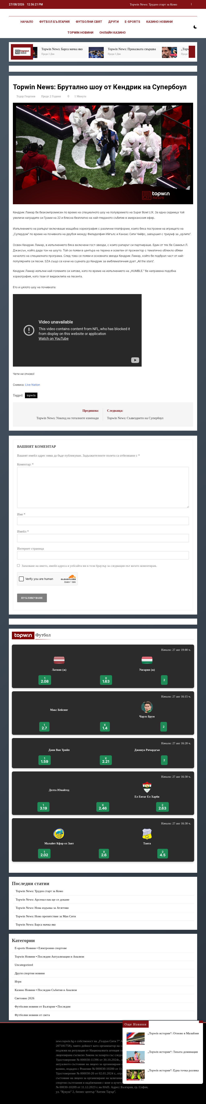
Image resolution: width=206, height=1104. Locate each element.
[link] (103, 666)
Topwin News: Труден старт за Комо (39, 891)
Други (113, 22)
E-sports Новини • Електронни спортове (41, 948)
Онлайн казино (112, 32)
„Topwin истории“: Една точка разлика (173, 1070)
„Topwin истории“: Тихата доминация (173, 1051)
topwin (31, 395)
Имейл (23, 531)
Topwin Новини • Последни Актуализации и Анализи (49, 956)
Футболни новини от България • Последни (42, 1006)
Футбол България (54, 22)
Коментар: (25, 464)
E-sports (132, 22)
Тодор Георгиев (25, 96)
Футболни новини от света (32, 1015)
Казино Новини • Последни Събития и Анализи (46, 990)
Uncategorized (24, 964)
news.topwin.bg (65, 1041)
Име (21, 514)
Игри (18, 981)
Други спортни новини (30, 973)
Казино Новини (159, 22)
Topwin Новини (80, 32)
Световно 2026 (24, 998)
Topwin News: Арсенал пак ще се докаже (150, 4)
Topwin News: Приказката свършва (108, 49)
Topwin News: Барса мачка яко (38, 49)
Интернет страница (30, 548)
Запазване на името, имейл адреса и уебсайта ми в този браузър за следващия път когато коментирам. (89, 565)
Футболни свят (89, 22)
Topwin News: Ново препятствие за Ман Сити (46, 916)
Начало (27, 22)
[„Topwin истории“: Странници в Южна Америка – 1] (145, 54)
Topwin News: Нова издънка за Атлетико (42, 907)
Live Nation (32, 384)
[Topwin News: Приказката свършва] (72, 54)
